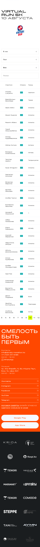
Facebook (5, 391)
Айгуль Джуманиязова (11, 251)
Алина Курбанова (9, 258)
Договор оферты (10, 405)
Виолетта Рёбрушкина (10, 289)
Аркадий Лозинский (9, 213)
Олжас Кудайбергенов (11, 137)
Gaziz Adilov (10, 107)
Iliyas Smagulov (11, 168)
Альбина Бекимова (9, 311)
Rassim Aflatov (11, 122)
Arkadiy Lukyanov (9, 92)
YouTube (5, 395)
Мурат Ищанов (11, 115)
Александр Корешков (9, 281)
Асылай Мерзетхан (9, 236)
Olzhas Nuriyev (11, 145)
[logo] (10, 3)
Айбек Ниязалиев (9, 220)
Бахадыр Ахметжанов (10, 152)
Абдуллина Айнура (9, 243)
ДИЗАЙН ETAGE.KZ (28, 405)
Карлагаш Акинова (9, 175)
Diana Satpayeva (9, 228)
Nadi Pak (8, 274)
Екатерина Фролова (9, 205)
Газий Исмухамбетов (11, 130)
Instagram (6, 386)
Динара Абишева (8, 190)
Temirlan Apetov (8, 160)
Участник (8, 85)
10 (30, 318)
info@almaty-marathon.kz (13, 352)
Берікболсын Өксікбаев (10, 100)
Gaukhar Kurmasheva (10, 304)
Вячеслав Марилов (9, 182)
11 (34, 318)
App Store (20, 425)
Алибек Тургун (11, 198)
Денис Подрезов (9, 296)
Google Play (20, 418)
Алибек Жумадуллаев (11, 266)
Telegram (5, 400)
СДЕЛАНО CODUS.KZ (10, 408)
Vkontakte (6, 381)
